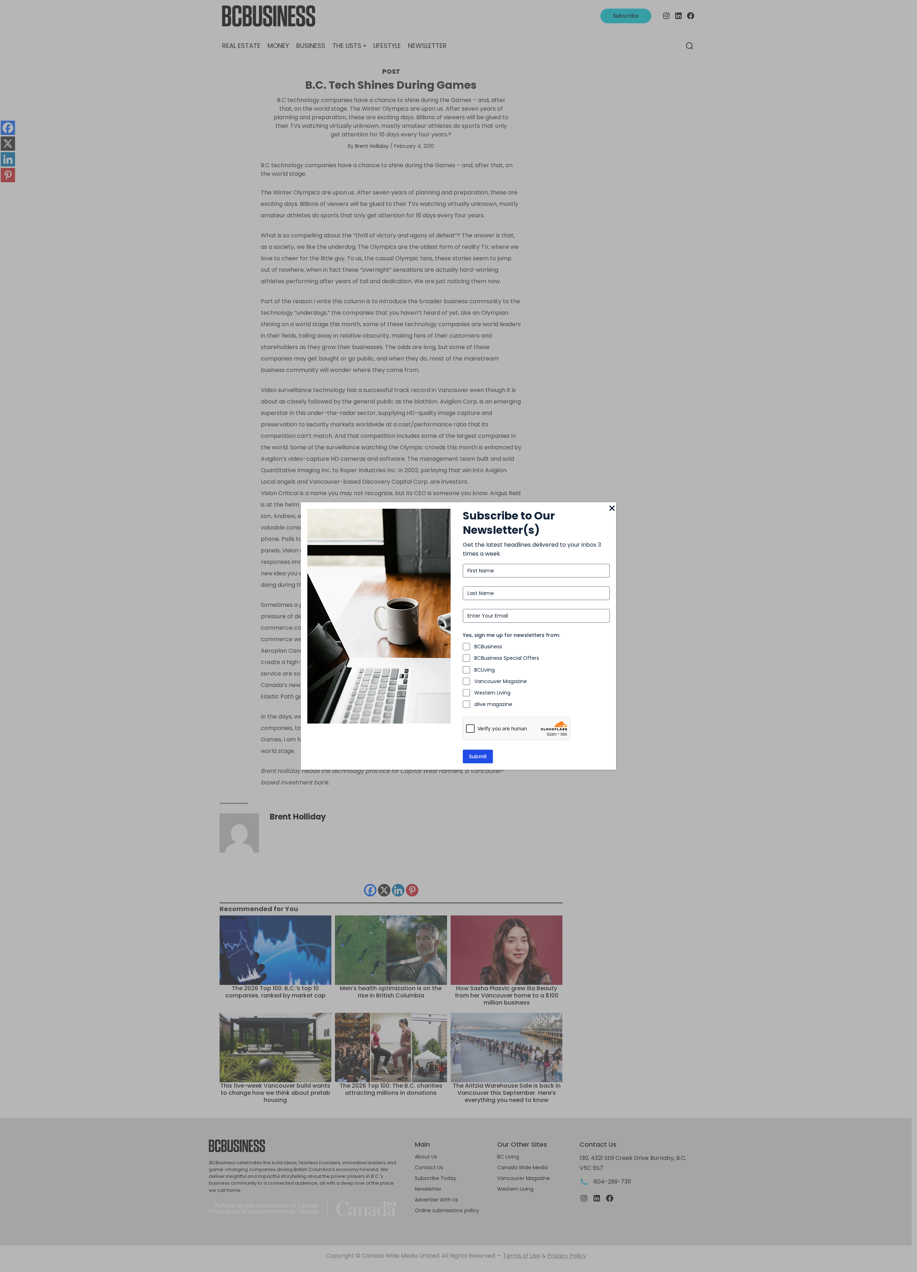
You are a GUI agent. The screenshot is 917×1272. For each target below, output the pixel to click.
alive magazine (493, 704)
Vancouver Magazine (500, 681)
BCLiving (484, 669)
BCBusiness (488, 646)
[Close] (612, 508)
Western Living (492, 692)
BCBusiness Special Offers (506, 658)
